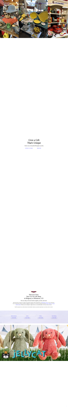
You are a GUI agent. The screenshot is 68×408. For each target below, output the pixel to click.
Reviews (58, 3)
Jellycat (45, 3)
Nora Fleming (50, 3)
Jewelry (41, 3)
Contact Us (62, 3)
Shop (66, 3)
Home (30, 3)
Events (54, 3)
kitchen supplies (48, 303)
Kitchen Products (35, 3)
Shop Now (39, 148)
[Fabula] (5, 3)
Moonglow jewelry (45, 302)
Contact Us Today (29, 148)
